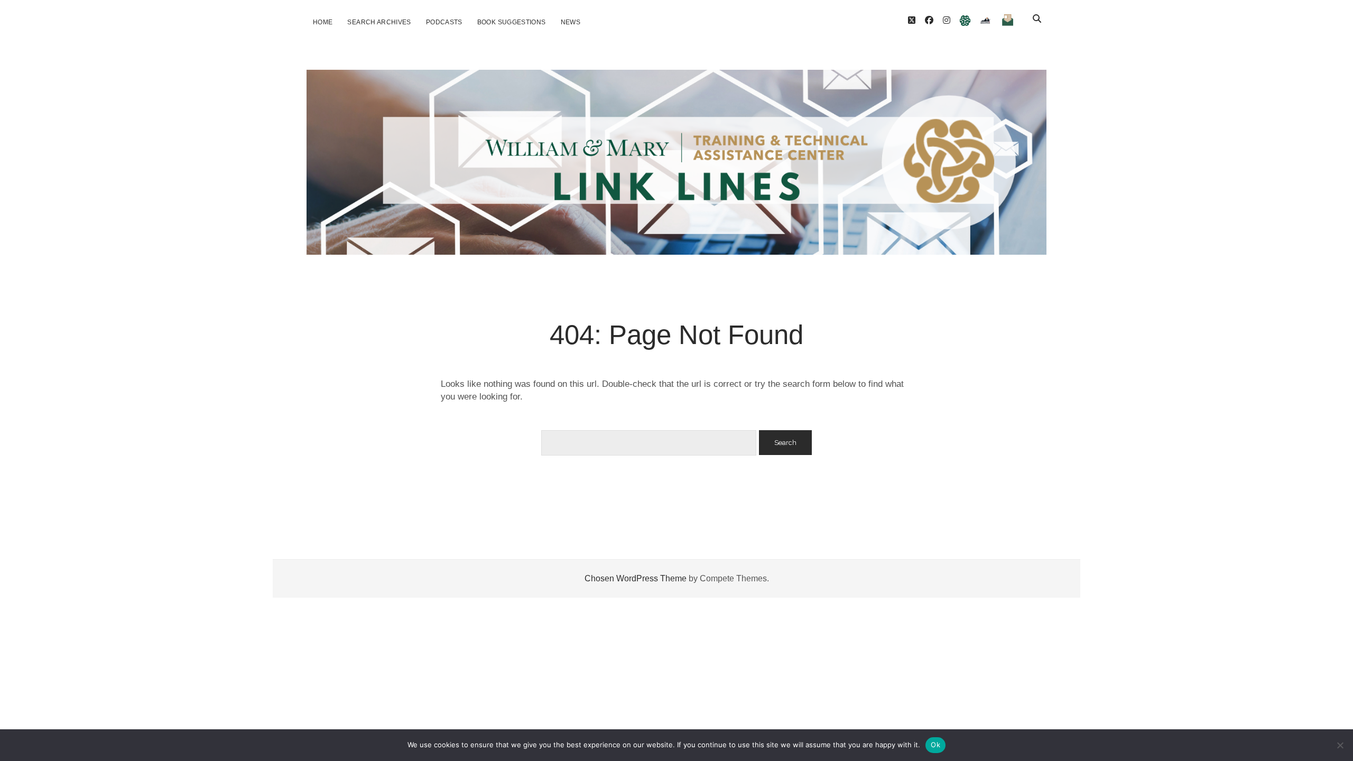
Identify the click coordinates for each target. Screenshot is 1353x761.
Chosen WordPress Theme (636, 578)
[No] (1340, 745)
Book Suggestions (511, 22)
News (570, 22)
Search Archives (379, 22)
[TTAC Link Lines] (676, 242)
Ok (935, 744)
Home (322, 22)
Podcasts (444, 22)
